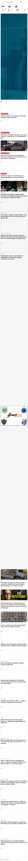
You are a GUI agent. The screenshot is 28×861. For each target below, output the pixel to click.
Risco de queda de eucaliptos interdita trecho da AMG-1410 (12, 663)
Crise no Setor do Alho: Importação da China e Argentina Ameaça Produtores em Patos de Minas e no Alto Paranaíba (13, 762)
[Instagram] (5, 10)
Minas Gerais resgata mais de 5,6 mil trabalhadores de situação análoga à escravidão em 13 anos (12, 257)
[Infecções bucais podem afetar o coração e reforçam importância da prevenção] (14, 692)
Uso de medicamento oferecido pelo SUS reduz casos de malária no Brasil (13, 626)
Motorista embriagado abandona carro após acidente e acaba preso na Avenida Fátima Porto (14, 136)
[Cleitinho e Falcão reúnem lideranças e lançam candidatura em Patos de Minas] (14, 166)
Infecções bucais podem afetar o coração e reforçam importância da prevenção (13, 701)
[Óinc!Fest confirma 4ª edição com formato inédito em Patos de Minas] (14, 106)
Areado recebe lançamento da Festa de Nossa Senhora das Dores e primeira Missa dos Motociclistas (13, 681)
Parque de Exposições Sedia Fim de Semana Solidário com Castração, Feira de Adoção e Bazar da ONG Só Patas (14, 782)
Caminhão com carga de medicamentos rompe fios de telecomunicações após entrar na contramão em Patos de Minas (14, 195)
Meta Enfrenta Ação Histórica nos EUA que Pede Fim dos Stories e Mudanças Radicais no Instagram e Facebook (13, 803)
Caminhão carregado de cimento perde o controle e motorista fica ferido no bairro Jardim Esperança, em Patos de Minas (13, 584)
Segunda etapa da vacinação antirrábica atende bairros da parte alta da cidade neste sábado (14, 842)
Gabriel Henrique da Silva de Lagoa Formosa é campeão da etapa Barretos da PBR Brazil (13, 721)
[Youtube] (8, 10)
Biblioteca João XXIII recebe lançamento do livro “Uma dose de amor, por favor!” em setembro (14, 741)
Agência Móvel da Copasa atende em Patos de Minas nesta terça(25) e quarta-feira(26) (14, 645)
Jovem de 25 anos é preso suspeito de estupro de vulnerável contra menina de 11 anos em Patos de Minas (13, 156)
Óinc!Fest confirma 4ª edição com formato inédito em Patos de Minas (13, 116)
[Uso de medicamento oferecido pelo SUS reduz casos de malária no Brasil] (14, 617)
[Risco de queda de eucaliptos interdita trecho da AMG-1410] (14, 654)
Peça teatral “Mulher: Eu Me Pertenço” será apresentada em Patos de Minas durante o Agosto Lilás (14, 216)
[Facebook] (2, 10)
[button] (24, 10)
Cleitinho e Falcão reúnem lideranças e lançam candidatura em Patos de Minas (12, 176)
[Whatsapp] (11, 10)
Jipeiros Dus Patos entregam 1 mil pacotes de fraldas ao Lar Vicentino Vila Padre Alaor (14, 822)
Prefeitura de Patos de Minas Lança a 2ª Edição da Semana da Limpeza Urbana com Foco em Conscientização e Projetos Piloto (14, 236)
